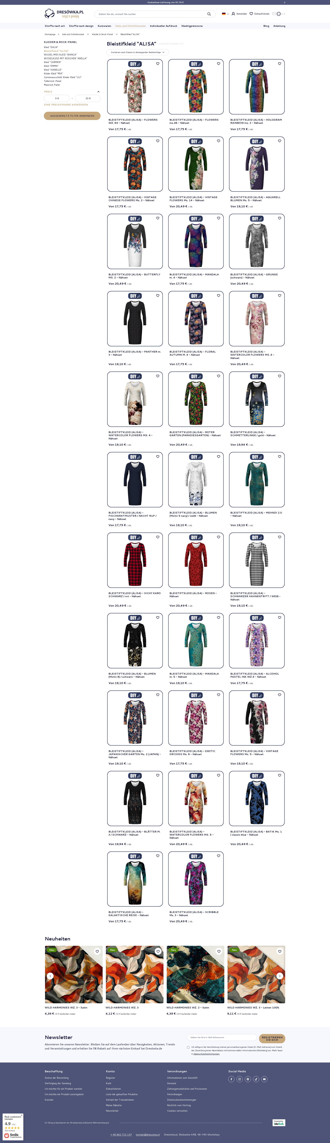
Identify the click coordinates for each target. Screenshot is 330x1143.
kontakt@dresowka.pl (148, 1134)
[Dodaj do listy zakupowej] (97, 951)
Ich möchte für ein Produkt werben (63, 1088)
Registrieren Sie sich (272, 1039)
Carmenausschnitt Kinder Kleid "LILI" (63, 77)
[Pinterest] (248, 1079)
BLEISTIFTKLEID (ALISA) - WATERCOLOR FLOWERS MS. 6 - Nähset (252, 355)
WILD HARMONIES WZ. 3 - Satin (66, 1007)
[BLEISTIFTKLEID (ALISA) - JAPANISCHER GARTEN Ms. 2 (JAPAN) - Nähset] (135, 718)
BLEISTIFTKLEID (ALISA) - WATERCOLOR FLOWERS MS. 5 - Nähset (191, 835)
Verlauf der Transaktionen (120, 1099)
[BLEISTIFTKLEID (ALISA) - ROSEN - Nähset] (196, 560)
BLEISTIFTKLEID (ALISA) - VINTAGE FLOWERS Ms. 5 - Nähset (254, 753)
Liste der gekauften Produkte (122, 1094)
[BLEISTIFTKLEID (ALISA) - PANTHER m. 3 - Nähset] (135, 318)
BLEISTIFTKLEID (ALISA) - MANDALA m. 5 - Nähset (194, 675)
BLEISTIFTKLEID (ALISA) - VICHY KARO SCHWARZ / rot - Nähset (134, 595)
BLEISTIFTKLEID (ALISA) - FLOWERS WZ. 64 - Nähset (133, 121)
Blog (266, 26)
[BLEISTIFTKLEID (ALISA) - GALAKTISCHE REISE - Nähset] (135, 879)
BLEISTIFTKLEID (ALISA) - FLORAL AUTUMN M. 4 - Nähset (192, 353)
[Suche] (209, 14)
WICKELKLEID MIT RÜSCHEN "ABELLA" (65, 58)
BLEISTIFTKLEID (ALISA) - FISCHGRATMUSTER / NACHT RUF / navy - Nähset (132, 516)
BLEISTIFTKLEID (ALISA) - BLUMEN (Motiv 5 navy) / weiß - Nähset (193, 514)
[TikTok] (256, 1079)
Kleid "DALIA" (51, 47)
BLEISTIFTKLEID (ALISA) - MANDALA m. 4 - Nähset (194, 276)
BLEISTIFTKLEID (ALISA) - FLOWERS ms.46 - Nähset (194, 121)
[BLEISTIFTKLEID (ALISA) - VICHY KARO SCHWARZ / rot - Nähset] (135, 560)
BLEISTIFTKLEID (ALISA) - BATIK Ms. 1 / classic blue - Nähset (256, 833)
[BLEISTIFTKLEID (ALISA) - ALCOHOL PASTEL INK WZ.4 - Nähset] (257, 640)
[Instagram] (239, 1079)
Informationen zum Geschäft (182, 1077)
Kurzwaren (104, 26)
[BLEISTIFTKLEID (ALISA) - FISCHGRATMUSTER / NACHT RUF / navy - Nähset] (135, 479)
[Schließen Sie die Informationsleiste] (284, 2)
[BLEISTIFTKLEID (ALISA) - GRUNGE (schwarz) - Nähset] (257, 241)
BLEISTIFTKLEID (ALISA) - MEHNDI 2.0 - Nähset (256, 514)
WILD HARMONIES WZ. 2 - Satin (187, 1007)
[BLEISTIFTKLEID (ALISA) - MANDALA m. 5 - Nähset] (196, 640)
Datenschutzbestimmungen (181, 1099)
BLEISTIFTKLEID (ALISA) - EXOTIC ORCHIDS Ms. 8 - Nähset (192, 753)
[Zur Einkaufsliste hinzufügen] (157, 63)
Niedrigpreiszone (192, 26)
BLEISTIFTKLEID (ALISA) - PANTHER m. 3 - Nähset (134, 353)
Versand (171, 1083)
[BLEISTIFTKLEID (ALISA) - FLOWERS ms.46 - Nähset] (196, 87)
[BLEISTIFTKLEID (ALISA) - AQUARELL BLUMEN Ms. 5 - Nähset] (257, 164)
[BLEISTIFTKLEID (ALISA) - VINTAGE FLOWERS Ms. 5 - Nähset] (257, 718)
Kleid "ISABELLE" (53, 69)
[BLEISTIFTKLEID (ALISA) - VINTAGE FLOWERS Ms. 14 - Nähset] (196, 164)
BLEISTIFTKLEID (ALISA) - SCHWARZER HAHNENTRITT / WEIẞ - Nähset (255, 596)
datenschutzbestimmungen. (207, 1053)
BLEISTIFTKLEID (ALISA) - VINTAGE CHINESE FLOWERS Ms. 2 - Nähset (132, 199)
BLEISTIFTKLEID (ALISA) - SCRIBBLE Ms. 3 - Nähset (194, 914)
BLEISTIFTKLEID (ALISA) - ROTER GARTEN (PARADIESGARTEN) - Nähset (195, 434)
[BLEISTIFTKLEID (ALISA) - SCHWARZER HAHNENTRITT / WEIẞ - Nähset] (257, 560)
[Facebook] (231, 1079)
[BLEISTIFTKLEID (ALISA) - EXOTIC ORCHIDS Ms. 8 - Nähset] (196, 718)
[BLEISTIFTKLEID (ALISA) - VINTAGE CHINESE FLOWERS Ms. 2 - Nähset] (135, 164)
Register (110, 1077)
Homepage (50, 34)
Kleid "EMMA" (51, 65)
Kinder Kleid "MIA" (53, 73)
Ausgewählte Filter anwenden (72, 116)
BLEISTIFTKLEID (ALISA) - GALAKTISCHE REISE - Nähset (128, 914)
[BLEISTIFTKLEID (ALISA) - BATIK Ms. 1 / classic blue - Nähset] (257, 798)
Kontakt (49, 1099)
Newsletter (58, 1037)
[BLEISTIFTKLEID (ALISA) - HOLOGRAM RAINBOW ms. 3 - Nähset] (257, 87)
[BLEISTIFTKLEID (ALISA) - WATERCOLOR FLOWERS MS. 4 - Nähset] (135, 399)
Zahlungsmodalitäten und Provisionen (187, 1088)
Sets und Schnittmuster (130, 26)
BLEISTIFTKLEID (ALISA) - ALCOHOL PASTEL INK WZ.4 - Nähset (254, 675)
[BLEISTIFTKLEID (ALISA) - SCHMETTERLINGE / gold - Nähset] (257, 399)
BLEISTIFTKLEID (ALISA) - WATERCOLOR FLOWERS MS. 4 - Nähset (130, 435)
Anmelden (241, 13)
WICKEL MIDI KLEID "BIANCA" (60, 54)
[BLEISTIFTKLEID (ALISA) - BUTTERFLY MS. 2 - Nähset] (135, 241)
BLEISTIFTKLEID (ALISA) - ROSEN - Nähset (193, 595)
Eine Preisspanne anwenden (66, 104)
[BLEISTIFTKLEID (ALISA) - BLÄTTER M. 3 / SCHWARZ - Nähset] (135, 798)
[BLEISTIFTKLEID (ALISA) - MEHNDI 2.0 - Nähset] (257, 479)
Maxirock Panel (52, 84)
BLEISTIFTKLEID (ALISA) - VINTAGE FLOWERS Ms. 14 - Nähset (193, 199)
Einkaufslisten (261, 13)
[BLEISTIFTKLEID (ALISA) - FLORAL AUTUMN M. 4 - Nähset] (196, 318)
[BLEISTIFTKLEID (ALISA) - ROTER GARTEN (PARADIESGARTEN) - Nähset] (196, 399)
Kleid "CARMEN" (52, 62)
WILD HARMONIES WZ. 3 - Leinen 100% (253, 1007)
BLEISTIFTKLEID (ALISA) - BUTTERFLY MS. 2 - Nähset (134, 276)
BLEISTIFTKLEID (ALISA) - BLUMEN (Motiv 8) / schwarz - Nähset (132, 675)
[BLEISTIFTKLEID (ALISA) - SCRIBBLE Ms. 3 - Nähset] (196, 879)
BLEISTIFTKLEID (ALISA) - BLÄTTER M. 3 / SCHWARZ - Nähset (134, 833)
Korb (108, 1083)
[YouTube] (264, 1079)
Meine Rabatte (114, 1105)
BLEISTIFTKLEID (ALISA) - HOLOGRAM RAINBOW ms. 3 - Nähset (256, 121)
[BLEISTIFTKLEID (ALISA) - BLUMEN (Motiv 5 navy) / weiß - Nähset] (196, 479)
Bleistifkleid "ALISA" (56, 51)
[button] (50, 976)
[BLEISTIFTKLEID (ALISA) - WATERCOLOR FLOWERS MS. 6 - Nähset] (257, 318)
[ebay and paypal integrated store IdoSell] (279, 1122)
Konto (110, 1071)
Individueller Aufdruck (163, 26)
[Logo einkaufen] (64, 14)
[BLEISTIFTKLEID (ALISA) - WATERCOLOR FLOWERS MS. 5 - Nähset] (196, 798)
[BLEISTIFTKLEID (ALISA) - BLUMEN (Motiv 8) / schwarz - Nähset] (135, 640)
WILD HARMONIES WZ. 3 (122, 1007)
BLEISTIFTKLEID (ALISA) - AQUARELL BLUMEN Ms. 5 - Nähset (255, 199)
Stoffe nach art (55, 26)
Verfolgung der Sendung (58, 1083)
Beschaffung (54, 1071)
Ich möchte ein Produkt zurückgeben (64, 1094)
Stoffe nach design (81, 26)
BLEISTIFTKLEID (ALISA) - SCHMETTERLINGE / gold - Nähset (253, 434)
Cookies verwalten (177, 1110)
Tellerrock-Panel (52, 81)
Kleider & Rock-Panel (102, 34)
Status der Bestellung (57, 1077)
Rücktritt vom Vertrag (179, 1105)
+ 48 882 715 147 (121, 1134)
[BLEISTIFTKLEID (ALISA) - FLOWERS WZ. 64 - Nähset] (135, 87)
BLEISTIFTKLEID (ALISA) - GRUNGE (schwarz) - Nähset (254, 276)
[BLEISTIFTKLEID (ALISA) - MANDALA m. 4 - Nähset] (196, 241)
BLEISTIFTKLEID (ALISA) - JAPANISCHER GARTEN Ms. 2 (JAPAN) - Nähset (134, 754)
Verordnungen (174, 1094)
